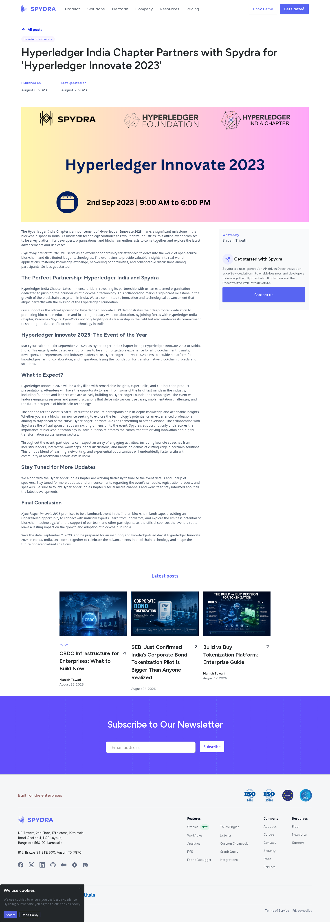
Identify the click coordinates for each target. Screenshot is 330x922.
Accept (10, 915)
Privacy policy (302, 911)
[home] (38, 9)
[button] (72, 9)
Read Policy (30, 915)
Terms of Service (277, 911)
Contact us (263, 294)
